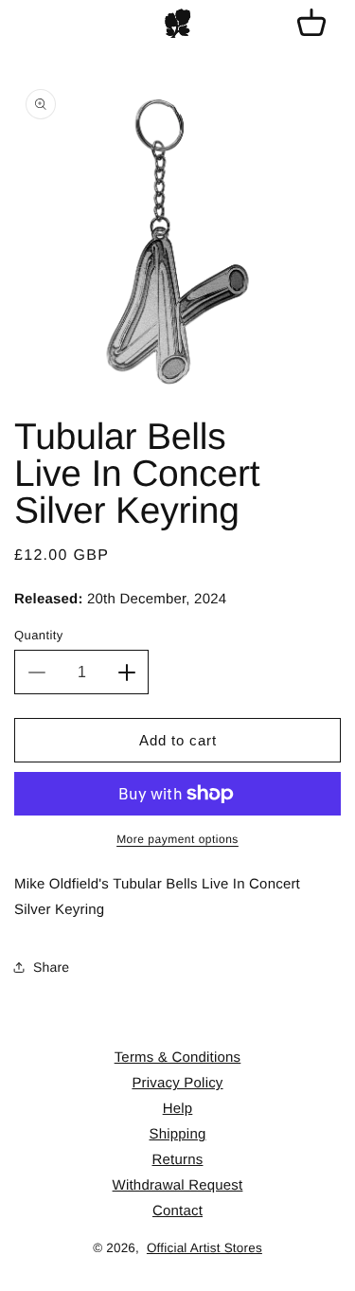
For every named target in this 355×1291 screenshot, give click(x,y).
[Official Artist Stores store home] (178, 24)
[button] (311, 24)
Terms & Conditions (178, 1057)
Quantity (38, 635)
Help (178, 1109)
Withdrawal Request (178, 1185)
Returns (178, 1160)
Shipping (178, 1134)
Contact (177, 1211)
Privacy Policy (177, 1083)
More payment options (177, 839)
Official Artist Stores (204, 1248)
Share (51, 967)
